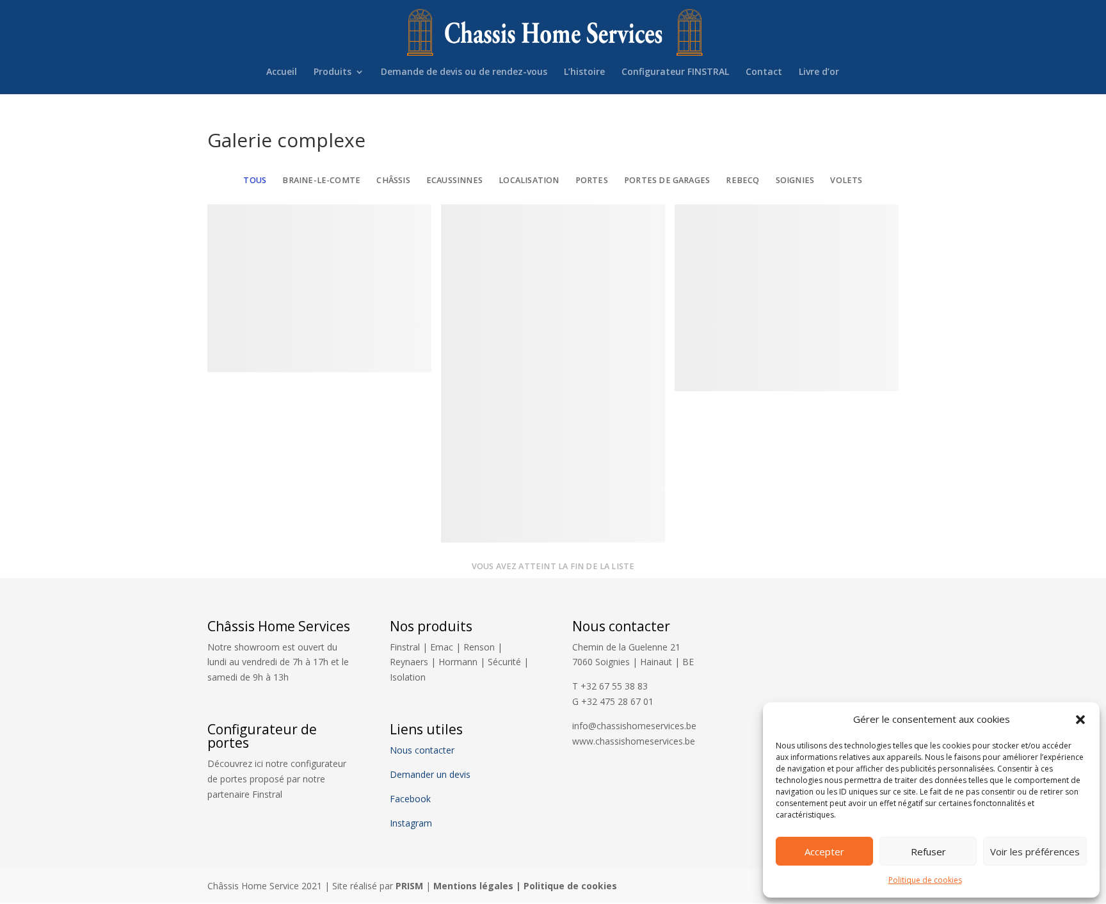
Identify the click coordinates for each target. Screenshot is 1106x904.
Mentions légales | (478, 886)
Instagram (411, 823)
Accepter (824, 851)
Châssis (393, 180)
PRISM (409, 886)
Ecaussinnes (454, 180)
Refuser (928, 851)
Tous (254, 180)
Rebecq (742, 180)
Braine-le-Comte (321, 180)
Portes (591, 180)
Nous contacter (422, 750)
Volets (846, 180)
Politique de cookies (925, 880)
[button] (1080, 719)
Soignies (795, 180)
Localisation (529, 180)
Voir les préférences (1035, 851)
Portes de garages (667, 180)
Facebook (411, 799)
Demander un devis (430, 774)
